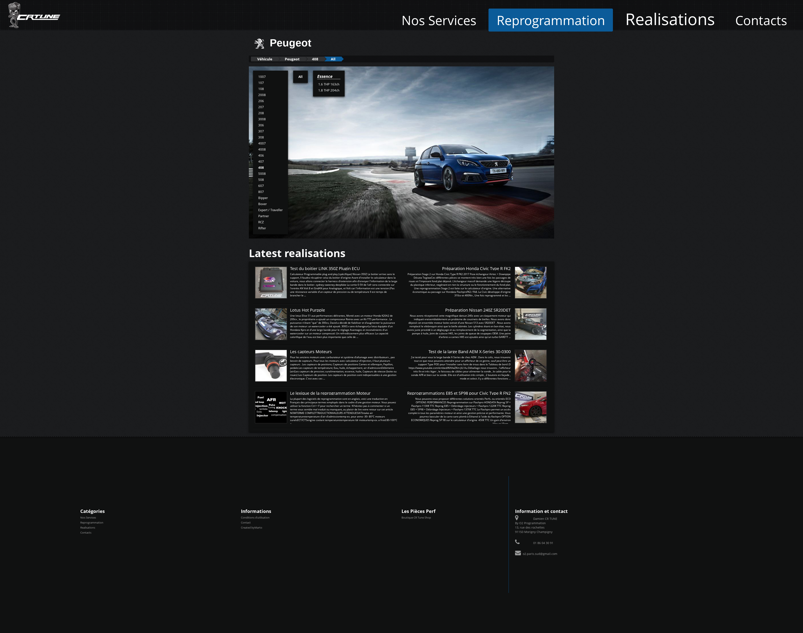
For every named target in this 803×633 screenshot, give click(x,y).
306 (261, 125)
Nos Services (439, 20)
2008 (262, 95)
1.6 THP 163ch (328, 84)
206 (261, 101)
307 (261, 131)
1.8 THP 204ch (328, 90)
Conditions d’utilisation (255, 517)
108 (261, 89)
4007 (262, 143)
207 (261, 107)
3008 (262, 119)
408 (315, 59)
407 (261, 161)
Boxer (262, 204)
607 (261, 186)
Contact (246, 522)
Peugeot (292, 59)
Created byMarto (251, 527)
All (333, 59)
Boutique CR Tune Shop (416, 517)
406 (261, 155)
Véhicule (264, 59)
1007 (262, 77)
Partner (263, 216)
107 (261, 83)
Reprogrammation (551, 20)
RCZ (261, 222)
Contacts (761, 20)
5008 (262, 173)
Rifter (262, 228)
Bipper (263, 198)
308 (261, 137)
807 (261, 192)
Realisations (670, 19)
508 (261, 180)
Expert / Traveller (270, 210)
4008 (262, 149)
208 (261, 113)
